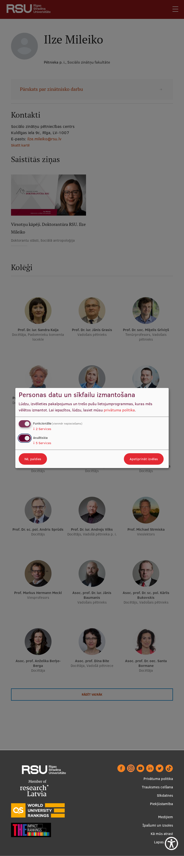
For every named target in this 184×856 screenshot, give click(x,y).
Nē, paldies (32, 459)
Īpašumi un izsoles (158, 825)
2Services (42, 428)
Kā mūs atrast (162, 833)
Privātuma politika (158, 778)
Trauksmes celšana (157, 787)
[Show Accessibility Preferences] (171, 843)
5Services (42, 443)
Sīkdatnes (165, 795)
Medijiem (165, 816)
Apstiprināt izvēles (144, 459)
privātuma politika (119, 410)
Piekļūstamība (161, 803)
